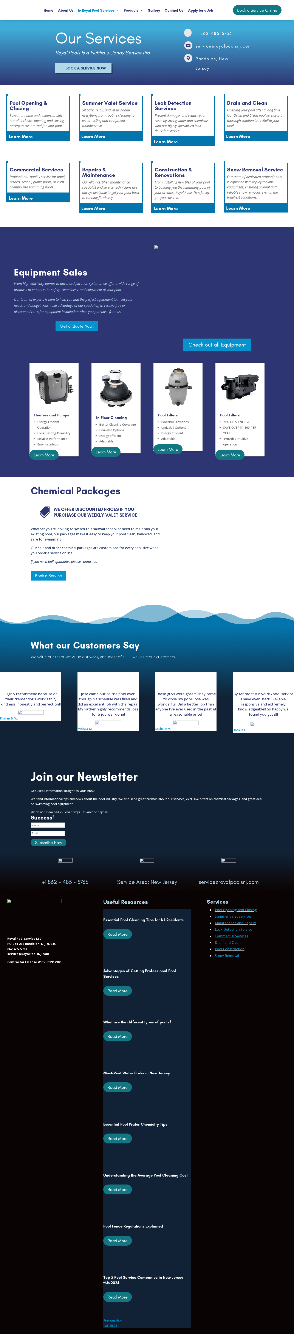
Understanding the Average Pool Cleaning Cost (145, 1175)
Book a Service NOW (85, 68)
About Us (66, 10)
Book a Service (48, 575)
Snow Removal (227, 955)
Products (131, 10)
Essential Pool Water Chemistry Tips (135, 1124)
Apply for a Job (200, 10)
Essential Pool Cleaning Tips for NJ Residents (143, 920)
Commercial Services (231, 936)
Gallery (154, 10)
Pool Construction (229, 949)
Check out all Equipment (217, 344)
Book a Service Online (257, 10)
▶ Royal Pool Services (96, 10)
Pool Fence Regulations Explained (133, 1226)
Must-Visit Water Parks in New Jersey (136, 1073)
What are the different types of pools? (137, 1022)
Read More (118, 934)
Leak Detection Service (233, 929)
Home (48, 10)
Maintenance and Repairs (235, 923)
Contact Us (174, 10)
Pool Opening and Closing (236, 909)
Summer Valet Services (233, 916)
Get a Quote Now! (77, 326)
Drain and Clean (228, 942)
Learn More (44, 455)
